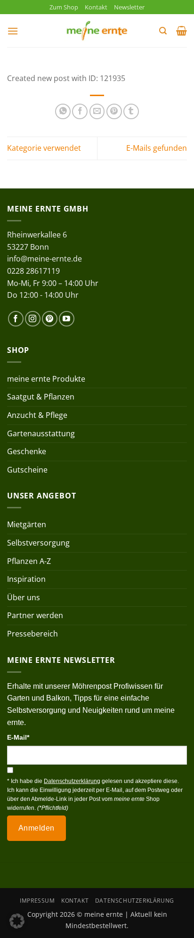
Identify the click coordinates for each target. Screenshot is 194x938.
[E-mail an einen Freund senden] (97, 111)
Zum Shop (63, 7)
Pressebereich (32, 633)
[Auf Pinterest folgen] (49, 318)
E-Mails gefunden (156, 148)
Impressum (37, 901)
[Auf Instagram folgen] (32, 318)
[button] (12, 30)
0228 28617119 (33, 271)
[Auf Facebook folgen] (16, 318)
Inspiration (26, 579)
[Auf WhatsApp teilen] (63, 111)
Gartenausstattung (41, 433)
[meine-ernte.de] (97, 30)
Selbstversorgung (38, 543)
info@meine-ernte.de (44, 258)
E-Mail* (18, 737)
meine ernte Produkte (46, 379)
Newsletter (129, 7)
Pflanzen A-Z (29, 561)
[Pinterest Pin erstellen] (114, 111)
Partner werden (35, 615)
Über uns (23, 597)
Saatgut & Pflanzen (40, 397)
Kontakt (96, 7)
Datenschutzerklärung (134, 901)
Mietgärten (26, 524)
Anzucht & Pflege (37, 415)
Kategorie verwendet (44, 148)
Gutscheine (27, 470)
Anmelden (36, 828)
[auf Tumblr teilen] (131, 111)
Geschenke (26, 451)
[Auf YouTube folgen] (66, 318)
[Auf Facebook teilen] (80, 111)
